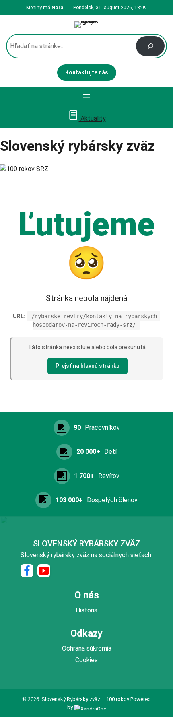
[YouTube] (43, 570)
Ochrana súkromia (86, 648)
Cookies (86, 660)
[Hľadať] (150, 46)
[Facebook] (27, 570)
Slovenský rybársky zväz (86, 543)
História (86, 610)
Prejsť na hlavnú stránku (87, 366)
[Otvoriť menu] (86, 96)
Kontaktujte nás (86, 72)
